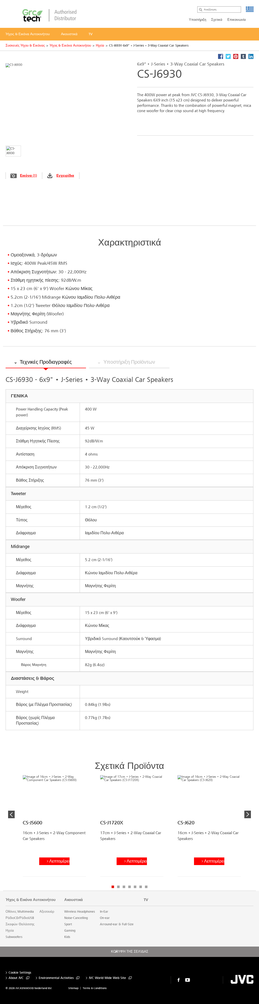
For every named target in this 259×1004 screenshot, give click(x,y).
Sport (68, 924)
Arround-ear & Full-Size (117, 924)
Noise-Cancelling (76, 918)
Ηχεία (100, 46)
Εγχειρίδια (65, 175)
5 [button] (135, 887)
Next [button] (247, 814)
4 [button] (129, 887)
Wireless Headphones (79, 912)
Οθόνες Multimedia (20, 912)
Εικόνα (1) (28, 175)
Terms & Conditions (95, 988)
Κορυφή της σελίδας (129, 952)
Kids (67, 937)
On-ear (105, 918)
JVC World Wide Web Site (107, 978)
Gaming (69, 931)
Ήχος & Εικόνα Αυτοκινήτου (70, 46)
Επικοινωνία (236, 20)
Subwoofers (14, 937)
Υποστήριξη (197, 20)
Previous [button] (11, 814)
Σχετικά (216, 20)
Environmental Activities (56, 978)
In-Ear (104, 912)
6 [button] (140, 887)
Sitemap (73, 988)
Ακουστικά (73, 899)
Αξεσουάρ (46, 912)
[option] (54, 827)
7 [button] (146, 887)
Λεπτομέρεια (59, 861)
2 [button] (118, 887)
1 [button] (113, 887)
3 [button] (124, 887)
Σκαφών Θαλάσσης (20, 924)
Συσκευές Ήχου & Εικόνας (25, 46)
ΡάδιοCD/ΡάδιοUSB (20, 918)
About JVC (16, 978)
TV (146, 899)
